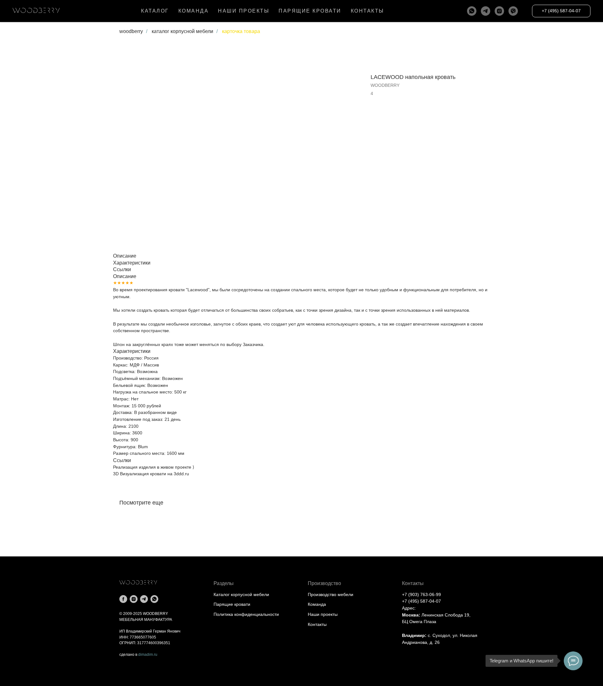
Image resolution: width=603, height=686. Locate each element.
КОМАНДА (193, 11)
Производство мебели (330, 594)
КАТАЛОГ (155, 11)
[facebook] (123, 599)
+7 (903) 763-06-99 (421, 594)
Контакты (317, 624)
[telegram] (485, 11)
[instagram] (499, 11)
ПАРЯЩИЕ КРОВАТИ (310, 11)
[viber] (513, 11)
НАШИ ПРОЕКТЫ (243, 11)
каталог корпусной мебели (182, 31)
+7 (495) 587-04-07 (421, 601)
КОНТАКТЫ (367, 11)
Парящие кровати (232, 604)
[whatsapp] (471, 11)
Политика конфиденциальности (246, 614)
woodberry (131, 31)
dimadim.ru (147, 654)
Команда (317, 604)
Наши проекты (323, 614)
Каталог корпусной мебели (241, 594)
